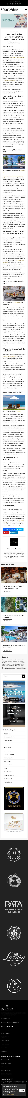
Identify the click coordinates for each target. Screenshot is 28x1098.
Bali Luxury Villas (4, 1066)
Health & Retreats (7, 747)
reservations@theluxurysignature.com (11, 1022)
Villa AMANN (17, 302)
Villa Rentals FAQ (4, 1037)
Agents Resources (5, 1044)
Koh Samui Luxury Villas (6, 1063)
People (5, 768)
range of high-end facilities (10, 356)
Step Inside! (11, 1094)
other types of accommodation (16, 57)
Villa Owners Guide (8, 778)
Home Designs (7, 751)
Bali (7, 262)
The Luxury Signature (15, 42)
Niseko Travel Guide (8, 764)
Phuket (19, 260)
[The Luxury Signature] (9, 9)
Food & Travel (7, 744)
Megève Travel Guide (8, 757)
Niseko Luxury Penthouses (6, 1074)
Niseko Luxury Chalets (5, 1070)
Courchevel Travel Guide (9, 737)
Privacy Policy (4, 1051)
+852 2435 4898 (6, 1018)
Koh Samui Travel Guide (9, 754)
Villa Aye (18, 411)
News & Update (7, 761)
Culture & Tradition (8, 740)
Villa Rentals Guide (14, 44)
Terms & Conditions (5, 1033)
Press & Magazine (5, 1040)
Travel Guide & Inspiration (9, 775)
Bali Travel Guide (7, 733)
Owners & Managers (5, 1030)
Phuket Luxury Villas (5, 1059)
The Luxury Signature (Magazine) (9, 659)
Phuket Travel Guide (8, 771)
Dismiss (22, 1090)
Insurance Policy (4, 1047)
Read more (7, 591)
